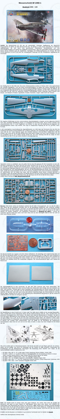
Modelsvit (26, 7)
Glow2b (51, 412)
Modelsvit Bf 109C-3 (45, 211)
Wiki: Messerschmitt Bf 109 (22, 176)
